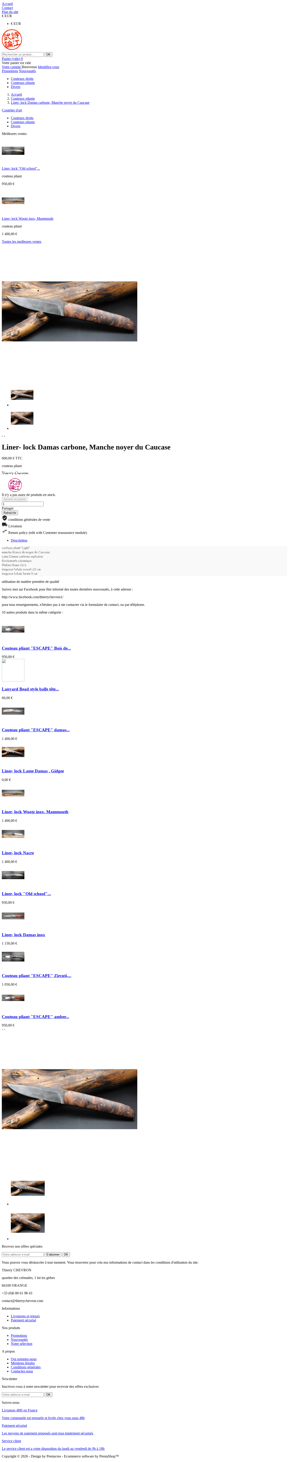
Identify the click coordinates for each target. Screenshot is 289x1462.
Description (19, 540)
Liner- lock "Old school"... (21, 168)
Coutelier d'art (12, 110)
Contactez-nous (22, 1371)
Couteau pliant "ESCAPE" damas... (36, 730)
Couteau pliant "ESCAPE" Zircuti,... (36, 975)
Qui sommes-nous (24, 1359)
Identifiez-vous (48, 67)
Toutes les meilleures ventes (21, 241)
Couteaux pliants (23, 83)
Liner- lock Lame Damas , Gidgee (33, 771)
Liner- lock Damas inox (23, 934)
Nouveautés (27, 71)
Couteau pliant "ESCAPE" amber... (35, 1016)
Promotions (10, 71)
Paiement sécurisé (23, 1320)
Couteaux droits (22, 79)
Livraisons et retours (25, 1316)
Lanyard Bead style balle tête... (30, 689)
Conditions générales (26, 1367)
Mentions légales (23, 1363)
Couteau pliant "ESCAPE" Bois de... (36, 648)
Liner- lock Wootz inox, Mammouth (27, 218)
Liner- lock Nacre (18, 852)
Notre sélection (21, 1344)
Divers (15, 87)
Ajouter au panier (15, 499)
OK (48, 54)
